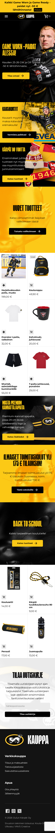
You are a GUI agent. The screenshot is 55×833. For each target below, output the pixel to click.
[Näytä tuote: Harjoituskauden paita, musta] (14, 266)
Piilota (38, 9)
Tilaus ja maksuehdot (16, 762)
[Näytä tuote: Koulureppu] (41, 266)
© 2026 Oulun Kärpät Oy (18, 817)
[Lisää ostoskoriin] (31, 285)
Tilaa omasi (13, 76)
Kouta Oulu (41, 823)
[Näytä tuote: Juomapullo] (41, 628)
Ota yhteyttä (11, 789)
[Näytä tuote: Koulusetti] (14, 578)
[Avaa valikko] (6, 16)
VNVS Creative (22, 826)
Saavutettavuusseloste (17, 771)
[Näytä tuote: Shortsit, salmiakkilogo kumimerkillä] (14, 360)
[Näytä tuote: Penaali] (14, 628)
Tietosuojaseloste (14, 767)
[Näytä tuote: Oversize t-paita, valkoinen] (14, 313)
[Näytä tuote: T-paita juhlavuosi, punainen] (41, 360)
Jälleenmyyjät (12, 793)
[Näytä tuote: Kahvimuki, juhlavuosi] (41, 313)
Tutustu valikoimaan (25, 231)
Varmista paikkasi (16, 135)
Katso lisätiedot (15, 437)
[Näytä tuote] (4, 285)
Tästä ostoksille (25, 490)
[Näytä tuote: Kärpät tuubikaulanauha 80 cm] (41, 578)
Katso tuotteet (15, 179)
